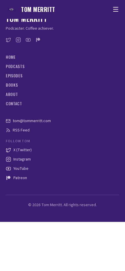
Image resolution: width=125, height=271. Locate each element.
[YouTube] (28, 39)
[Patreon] (38, 39)
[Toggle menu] (115, 9)
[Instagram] (18, 39)
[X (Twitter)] (8, 39)
